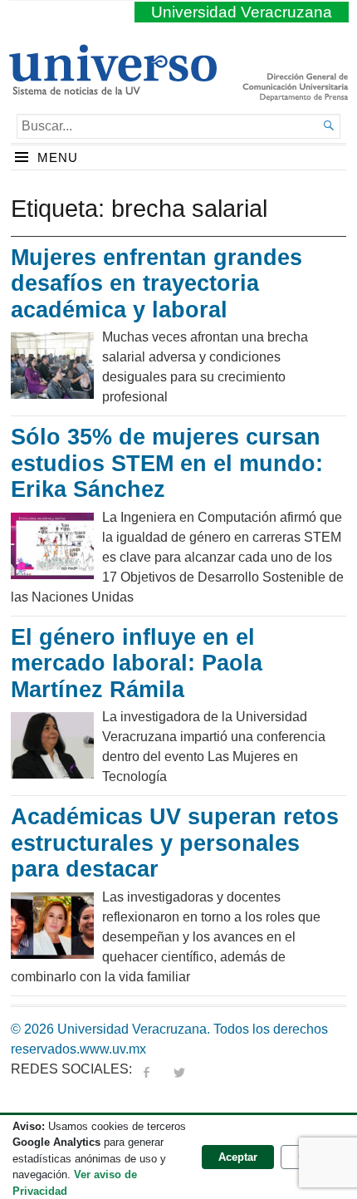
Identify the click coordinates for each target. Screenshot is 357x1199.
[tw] (179, 1069)
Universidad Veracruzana (241, 12)
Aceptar (237, 1157)
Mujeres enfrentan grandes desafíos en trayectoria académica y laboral (156, 283)
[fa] (146, 1069)
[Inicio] (112, 88)
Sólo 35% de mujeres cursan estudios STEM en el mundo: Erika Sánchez (167, 463)
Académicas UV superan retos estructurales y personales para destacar (175, 843)
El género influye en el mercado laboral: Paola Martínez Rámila (136, 663)
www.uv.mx (113, 1049)
